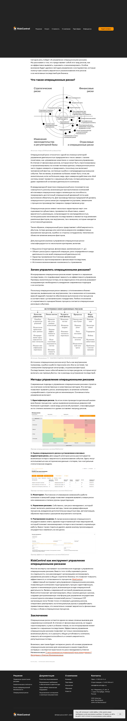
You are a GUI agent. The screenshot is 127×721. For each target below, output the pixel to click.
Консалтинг (69, 685)
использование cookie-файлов (102, 716)
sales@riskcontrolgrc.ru (99, 685)
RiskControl (77, 579)
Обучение (68, 688)
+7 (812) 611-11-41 (101, 679)
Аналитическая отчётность (22, 684)
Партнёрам (77, 29)
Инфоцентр (87, 29)
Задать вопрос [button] (106, 29)
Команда (68, 679)
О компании (66, 29)
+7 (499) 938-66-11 (107, 682)
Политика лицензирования (48, 679)
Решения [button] (39, 29)
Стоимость (55, 29)
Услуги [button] (46, 29)
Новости (68, 691)
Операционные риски (20, 692)
